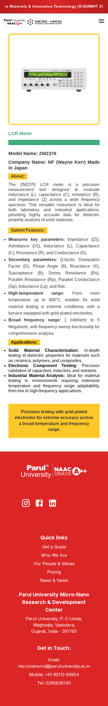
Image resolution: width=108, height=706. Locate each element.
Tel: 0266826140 (54, 683)
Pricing (54, 572)
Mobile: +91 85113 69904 (54, 674)
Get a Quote (54, 546)
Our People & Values (54, 563)
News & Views (54, 580)
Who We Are (54, 555)
